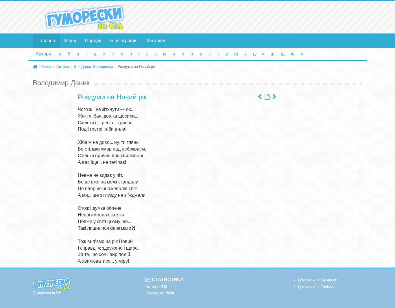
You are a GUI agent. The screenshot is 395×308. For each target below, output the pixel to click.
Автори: (44, 53)
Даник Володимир (97, 66)
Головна (46, 40)
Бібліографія (124, 40)
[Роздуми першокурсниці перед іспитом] (274, 97)
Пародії (93, 40)
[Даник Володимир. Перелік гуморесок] (267, 97)
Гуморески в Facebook (317, 280)
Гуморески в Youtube (316, 286)
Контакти (156, 40)
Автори (62, 66)
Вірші (70, 40)
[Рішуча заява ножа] (260, 97)
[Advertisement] (253, 17)
